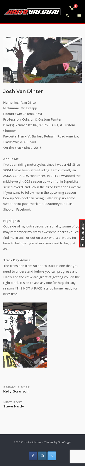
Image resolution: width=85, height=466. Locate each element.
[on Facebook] (33, 455)
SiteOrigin (64, 442)
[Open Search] (67, 16)
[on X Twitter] (52, 455)
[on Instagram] (42, 455)
